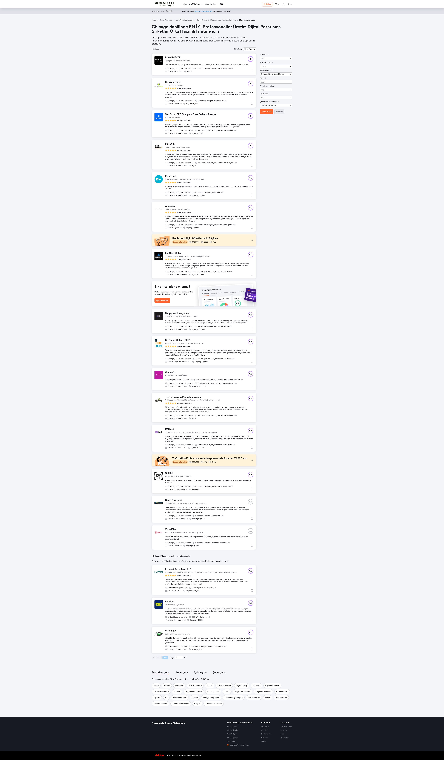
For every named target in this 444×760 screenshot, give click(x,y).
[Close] (262, 352)
